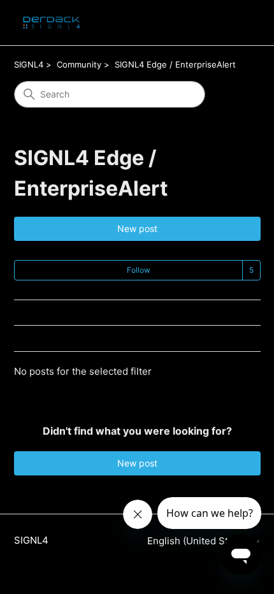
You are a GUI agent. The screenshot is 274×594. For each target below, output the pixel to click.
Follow (138, 270)
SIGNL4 (28, 64)
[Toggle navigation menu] (238, 23)
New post (137, 228)
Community (79, 64)
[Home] (51, 22)
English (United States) (200, 540)
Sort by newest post (56, 339)
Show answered (47, 313)
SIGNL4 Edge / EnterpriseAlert (175, 64)
